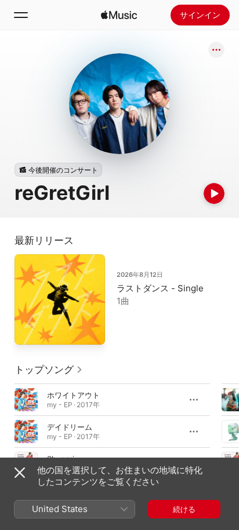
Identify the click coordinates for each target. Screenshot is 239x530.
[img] (119, 15)
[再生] (214, 193)
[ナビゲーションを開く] (21, 15)
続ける (184, 509)
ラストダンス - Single (160, 288)
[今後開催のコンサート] (58, 170)
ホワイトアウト (73, 395)
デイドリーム (69, 427)
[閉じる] (20, 472)
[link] (49, 369)
